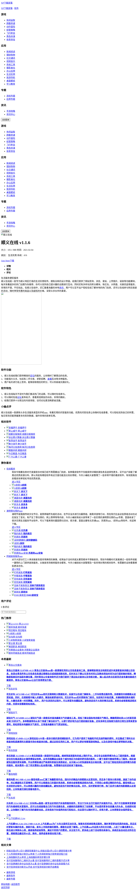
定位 (32, 376)
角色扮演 (10, 36)
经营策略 (10, 30)
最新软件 (10, 875)
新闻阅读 (10, 51)
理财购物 (10, 55)
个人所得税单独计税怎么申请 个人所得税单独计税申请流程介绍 (36, 854)
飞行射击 (10, 33)
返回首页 (15, 884)
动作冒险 (10, 27)
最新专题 (10, 879)
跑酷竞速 (10, 23)
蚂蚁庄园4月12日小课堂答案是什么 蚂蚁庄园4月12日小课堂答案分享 (39, 851)
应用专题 (10, 99)
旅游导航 (10, 77)
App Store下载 (7, 261)
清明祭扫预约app (14, 511)
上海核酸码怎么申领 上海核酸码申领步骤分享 (28, 857)
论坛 (19, 397)
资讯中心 (10, 114)
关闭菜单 (5, 120)
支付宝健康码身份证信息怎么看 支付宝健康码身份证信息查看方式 (38, 864)
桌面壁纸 (10, 81)
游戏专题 (10, 96)
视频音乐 (10, 61)
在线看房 (10, 469)
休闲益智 (10, 20)
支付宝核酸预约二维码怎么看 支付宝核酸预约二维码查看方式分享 (38, 860)
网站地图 (5, 884)
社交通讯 (10, 58)
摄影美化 (10, 68)
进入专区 (16, 482)
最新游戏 (10, 872)
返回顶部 (5, 887)
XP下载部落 (7, 3)
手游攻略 (10, 111)
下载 (8, 685)
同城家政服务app (14, 556)
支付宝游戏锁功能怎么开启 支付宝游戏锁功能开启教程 (32, 867)
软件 (16, 8)
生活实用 (10, 74)
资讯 (61, 288)
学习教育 (10, 84)
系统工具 (10, 64)
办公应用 (10, 71)
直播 (49, 379)
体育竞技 (10, 39)
